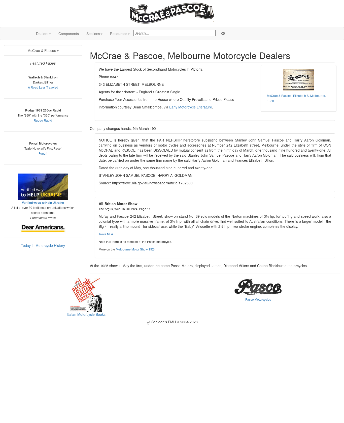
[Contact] (222, 33)
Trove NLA (106, 234)
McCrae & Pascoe (41, 50)
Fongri (43, 153)
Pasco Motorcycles (258, 299)
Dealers (42, 33)
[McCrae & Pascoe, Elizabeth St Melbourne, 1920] (299, 80)
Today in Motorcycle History (43, 245)
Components (68, 33)
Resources (118, 33)
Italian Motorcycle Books (86, 314)
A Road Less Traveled (43, 87)
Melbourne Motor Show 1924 (136, 249)
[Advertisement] (172, 360)
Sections (93, 33)
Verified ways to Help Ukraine (43, 203)
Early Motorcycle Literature (190, 106)
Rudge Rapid (43, 120)
